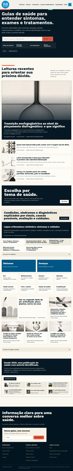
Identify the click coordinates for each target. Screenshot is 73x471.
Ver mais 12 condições (9, 254)
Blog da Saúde (7, 4)
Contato (4, 457)
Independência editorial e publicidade (58, 450)
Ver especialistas (10, 378)
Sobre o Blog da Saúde (8, 447)
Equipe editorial (6, 450)
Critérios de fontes (30, 457)
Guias (4, 51)
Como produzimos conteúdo (33, 447)
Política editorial (30, 450)
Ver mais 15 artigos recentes (11, 349)
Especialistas (13, 51)
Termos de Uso (53, 457)
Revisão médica (29, 454)
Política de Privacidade (54, 454)
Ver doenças (64, 218)
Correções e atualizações (32, 460)
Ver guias (64, 201)
